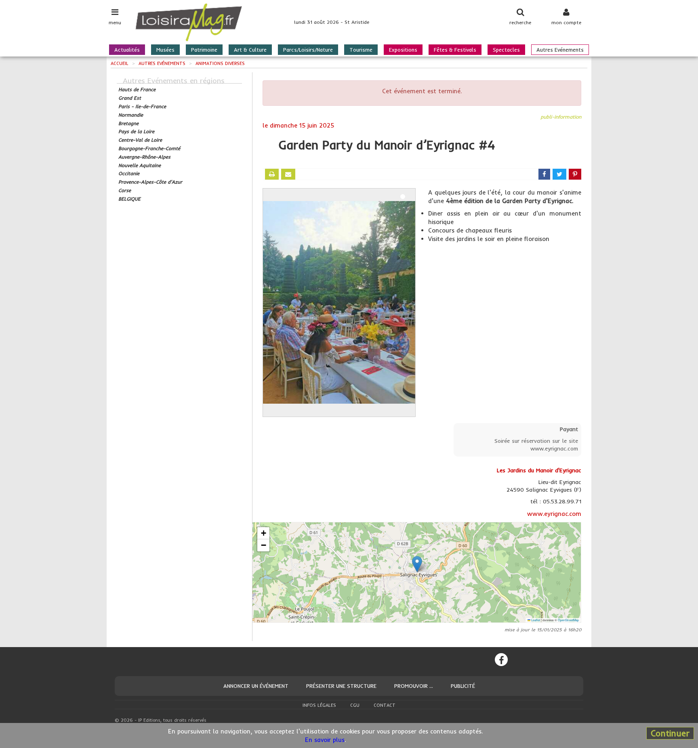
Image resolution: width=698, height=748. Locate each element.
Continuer (670, 733)
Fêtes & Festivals (455, 49)
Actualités (127, 49)
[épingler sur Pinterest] (575, 174)
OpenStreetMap (568, 620)
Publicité (463, 686)
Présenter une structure (341, 686)
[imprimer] (272, 174)
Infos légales (319, 705)
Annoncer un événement (255, 686)
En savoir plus (325, 740)
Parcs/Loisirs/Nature (308, 49)
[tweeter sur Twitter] (559, 174)
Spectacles (506, 49)
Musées (165, 49)
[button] (417, 564)
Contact (384, 705)
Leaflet (535, 620)
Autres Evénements (560, 49)
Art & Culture (250, 49)
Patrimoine (204, 49)
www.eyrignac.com (554, 514)
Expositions (403, 49)
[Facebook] (501, 659)
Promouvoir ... (413, 686)
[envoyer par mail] (288, 174)
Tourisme (360, 49)
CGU (355, 705)
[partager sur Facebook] (544, 174)
